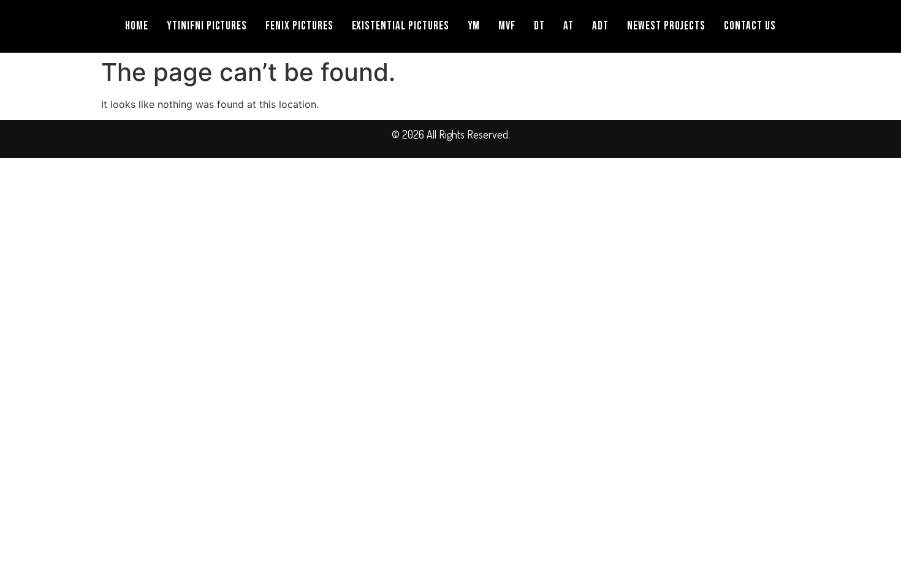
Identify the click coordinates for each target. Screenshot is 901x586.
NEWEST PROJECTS (666, 26)
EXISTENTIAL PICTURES (400, 26)
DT (539, 26)
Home (136, 26)
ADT (600, 26)
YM (474, 26)
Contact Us (750, 26)
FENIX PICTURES (299, 26)
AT (568, 26)
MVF (506, 26)
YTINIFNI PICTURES (207, 26)
